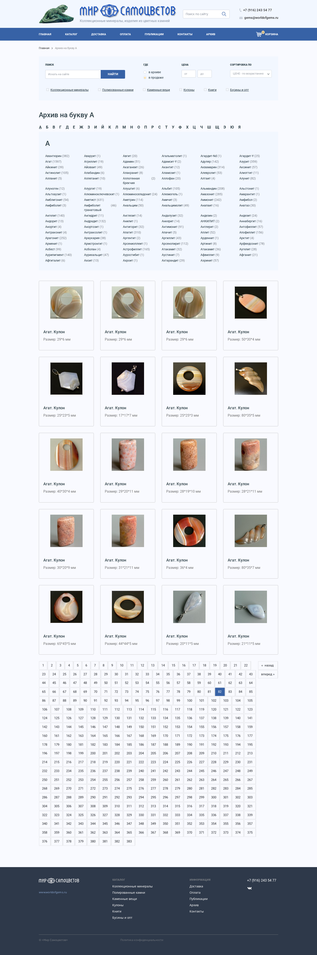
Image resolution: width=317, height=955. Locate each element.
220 (117, 762)
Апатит (132, 232)
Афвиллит (210, 255)
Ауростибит (133, 255)
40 (219, 674)
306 (68, 806)
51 (116, 683)
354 (213, 824)
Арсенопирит (175, 243)
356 (237, 824)
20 (225, 665)
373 (225, 832)
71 (106, 692)
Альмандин (213, 188)
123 (250, 709)
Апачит (169, 232)
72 (116, 692)
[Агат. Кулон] (66, 302)
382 (117, 841)
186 (141, 745)
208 (189, 753)
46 (64, 683)
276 (141, 788)
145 (80, 727)
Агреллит (94, 161)
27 (85, 674)
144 (68, 727)
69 (85, 692)
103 (225, 701)
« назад (268, 665)
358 (44, 832)
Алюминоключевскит (100, 194)
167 (129, 736)
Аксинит (248, 167)
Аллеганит (94, 178)
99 (178, 701)
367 (153, 832)
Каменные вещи (158, 90)
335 (201, 815)
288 (68, 797)
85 (251, 692)
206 (165, 753)
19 (215, 665)
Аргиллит (171, 238)
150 (141, 727)
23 (44, 674)
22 (246, 665)
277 (153, 788)
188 (165, 745)
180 (68, 745)
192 (213, 745)
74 (137, 692)
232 (44, 771)
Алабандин (94, 173)
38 (199, 674)
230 (237, 762)
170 (165, 736)
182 (93, 745)
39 (209, 674)
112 (117, 709)
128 (93, 718)
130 (117, 718)
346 (117, 824)
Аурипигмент (58, 255)
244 (189, 771)
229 (225, 762)
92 (106, 701)
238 (117, 771)
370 (189, 832)
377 (56, 841)
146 (93, 727)
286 (44, 797)
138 (213, 718)
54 (147, 683)
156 (213, 727)
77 (168, 692)
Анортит (53, 226)
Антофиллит (251, 226)
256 (117, 780)
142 (44, 727)
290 (93, 797)
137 (201, 718)
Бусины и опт (239, 90)
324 (68, 815)
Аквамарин (213, 167)
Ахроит (130, 260)
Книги (212, 90)
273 (105, 788)
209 (201, 753)
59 (199, 683)
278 (165, 788)
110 (93, 709)
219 (105, 762)
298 (189, 797)
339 (250, 815)
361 (80, 832)
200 (93, 753)
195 (250, 745)
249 (250, 771)
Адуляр (210, 161)
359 (56, 832)
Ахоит (91, 260)
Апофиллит (251, 232)
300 (213, 797)
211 (225, 753)
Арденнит (210, 238)
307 (80, 806)
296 (165, 797)
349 (153, 824)
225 (177, 762)
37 (188, 674)
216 (68, 762)
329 (129, 815)
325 (80, 815)
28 (95, 674)
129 (105, 718)
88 (64, 701)
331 (153, 815)
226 (189, 762)
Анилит (130, 221)
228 (213, 762)
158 (237, 727)
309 (105, 806)
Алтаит (208, 178)
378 (68, 841)
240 (141, 771)
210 (213, 753)
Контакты (197, 911)
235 (80, 771)
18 (204, 665)
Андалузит (172, 215)
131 (129, 718)
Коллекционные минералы (69, 90)
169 (153, 736)
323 (56, 815)
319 (225, 806)
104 (237, 701)
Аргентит (131, 238)
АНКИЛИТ (210, 221)
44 (44, 683)
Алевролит (211, 173)
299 (201, 797)
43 (251, 674)
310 (117, 806)
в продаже (156, 77)
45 (54, 683)
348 (141, 824)
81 (209, 692)
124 (44, 718)
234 (68, 771)
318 (213, 806)
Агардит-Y (249, 156)
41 (230, 674)
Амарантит (249, 194)
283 (225, 788)
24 (54, 674)
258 (141, 780)
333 (177, 815)
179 (56, 745)
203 (129, 753)
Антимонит (173, 226)
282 (213, 788)
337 (225, 815)
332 (165, 815)
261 (177, 780)
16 (183, 665)
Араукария (95, 238)
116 (165, 709)
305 (56, 806)
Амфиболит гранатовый (100, 208)
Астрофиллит (136, 249)
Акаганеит (133, 167)
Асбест (53, 249)
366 (141, 832)
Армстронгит (95, 243)
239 (129, 771)
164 (93, 736)
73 (126, 692)
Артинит (209, 243)
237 (105, 771)
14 (163, 665)
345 (105, 824)
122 (237, 709)
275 (129, 788)
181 (80, 745)
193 (225, 745)
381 (105, 841)
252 (68, 780)
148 (117, 727)
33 (147, 674)
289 (80, 797)
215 (56, 762)
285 (250, 788)
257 (129, 780)
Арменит (53, 243)
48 (85, 683)
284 (237, 788)
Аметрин (133, 199)
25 (64, 674)
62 (230, 683)
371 (201, 832)
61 (219, 683)
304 (44, 806)
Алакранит (133, 173)
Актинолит (57, 173)
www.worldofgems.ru (53, 892)
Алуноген (55, 188)
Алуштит (131, 188)
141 (250, 718)
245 (201, 771)
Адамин (131, 161)
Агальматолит (174, 156)
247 (225, 771)
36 (178, 674)
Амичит (169, 199)
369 (177, 832)
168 (141, 736)
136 (189, 718)
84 (240, 692)
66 (54, 692)
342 (68, 824)
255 (105, 780)
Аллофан (171, 178)
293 (129, 797)
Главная (44, 48)
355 (225, 824)
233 (56, 771)
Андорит (54, 221)
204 (141, 753)
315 (177, 806)
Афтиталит (55, 260)
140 (237, 718)
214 (44, 762)
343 (80, 824)
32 (137, 674)
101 (201, 701)
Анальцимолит (175, 205)
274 (117, 788)
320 (237, 806)
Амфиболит (55, 205)
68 (75, 692)
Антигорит (133, 226)
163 (80, 736)
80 (199, 692)
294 (141, 797)
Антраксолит (95, 232)
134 (165, 718)
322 (44, 815)
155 (201, 727)
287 (56, 797)
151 (153, 727)
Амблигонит (57, 199)
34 (157, 674)
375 (250, 832)
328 (117, 815)
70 (95, 692)
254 (93, 780)
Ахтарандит (173, 260)
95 (137, 701)
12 (142, 665)
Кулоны (189, 90)
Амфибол (248, 199)
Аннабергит (250, 221)
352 (189, 824)
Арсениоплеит (135, 243)
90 (85, 701)
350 (165, 824)
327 (105, 815)
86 (44, 701)
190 (189, 745)
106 (44, 709)
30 (116, 674)
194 (237, 745)
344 (93, 824)
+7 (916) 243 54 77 (261, 880)
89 (75, 701)
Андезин (209, 215)
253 (80, 780)
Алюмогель (172, 194)
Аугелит (248, 249)
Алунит (247, 178)
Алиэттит (249, 173)
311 (129, 806)
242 (165, 771)
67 (64, 692)
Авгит (130, 156)
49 (95, 683)
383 (129, 841)
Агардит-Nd (211, 156)
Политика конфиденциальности (141, 940)
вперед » (268, 674)
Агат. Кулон (54, 332)
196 (44, 753)
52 (126, 683)
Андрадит (95, 221)
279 (177, 788)
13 (152, 665)
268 (44, 788)
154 (189, 727)
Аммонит (211, 199)
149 (129, 727)
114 (141, 709)
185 (129, 745)
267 (250, 780)
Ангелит (55, 215)
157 (225, 727)
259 (153, 780)
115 (153, 709)
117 (177, 709)
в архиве (155, 72)
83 (230, 692)
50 (106, 683)
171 (177, 736)
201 (105, 753)
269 (56, 788)
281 (201, 788)
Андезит (248, 215)
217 (80, 762)
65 (44, 692)
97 (157, 701)
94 (126, 701)
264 (213, 780)
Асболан (92, 249)
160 (44, 736)
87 (54, 701)
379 (80, 841)
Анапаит (210, 205)
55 (157, 683)
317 (201, 806)
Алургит (93, 188)
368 (165, 832)
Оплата (195, 892)
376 (44, 841)
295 (153, 797)
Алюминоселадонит (139, 194)
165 (105, 736)
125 (56, 718)
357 (250, 824)
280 (189, 788)
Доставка (196, 886)
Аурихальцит (96, 255)
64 (251, 683)
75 (147, 692)
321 (250, 806)
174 (213, 736)
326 (93, 815)
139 (225, 718)
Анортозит (94, 226)
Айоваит (93, 167)
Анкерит (171, 221)
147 (105, 727)
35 (168, 674)
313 (153, 806)
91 (95, 701)
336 (213, 815)
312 (141, 806)
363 (105, 832)
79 (188, 692)
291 (105, 797)
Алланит (53, 178)
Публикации (199, 899)
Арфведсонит (252, 243)
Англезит (132, 215)
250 (44, 780)
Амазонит (212, 194)
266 (237, 780)
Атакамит (172, 249)
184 (117, 745)
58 (188, 683)
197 (56, 753)
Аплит (208, 232)
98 (168, 701)
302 (237, 797)
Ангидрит (94, 215)
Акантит (171, 167)
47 (75, 683)
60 (209, 683)
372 (213, 832)
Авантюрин (57, 156)
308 (93, 806)
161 (56, 736)
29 (106, 674)
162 (68, 736)
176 (237, 736)
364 (117, 832)
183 (105, 745)
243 (177, 771)
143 (56, 727)
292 (117, 797)
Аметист (94, 199)
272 (93, 788)
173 (201, 736)
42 (240, 674)
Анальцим (133, 205)
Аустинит (170, 255)
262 (189, 780)
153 (177, 727)
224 (165, 762)
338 (237, 815)
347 (129, 824)
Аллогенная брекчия (139, 181)
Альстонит (249, 188)
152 (165, 727)
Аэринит (210, 260)
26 (75, 674)
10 (121, 665)
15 (173, 665)
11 (132, 665)
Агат (53, 161)
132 (141, 718)
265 (225, 780)
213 (250, 753)
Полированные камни (117, 90)
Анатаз (247, 205)
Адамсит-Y (171, 161)
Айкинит (54, 167)
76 (157, 692)
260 (165, 780)
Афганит (248, 255)
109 (80, 709)
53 (137, 683)
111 (105, 709)
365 (129, 832)
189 (177, 745)
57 (178, 683)
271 (80, 788)
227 (201, 762)
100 (189, 701)
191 (201, 745)
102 (213, 701)
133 (153, 718)
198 (68, 753)
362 (93, 832)
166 (117, 736)
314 (165, 806)
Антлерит (209, 226)
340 (44, 824)
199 (80, 753)
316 (189, 806)
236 (93, 771)
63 (240, 683)
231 (250, 762)
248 (237, 771)
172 (189, 736)
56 (168, 683)
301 (225, 797)
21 (235, 665)
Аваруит (92, 156)
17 (194, 665)
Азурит (248, 161)
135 (177, 718)
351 (177, 824)
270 (68, 788)
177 (250, 736)
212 (237, 753)
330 (141, 815)
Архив (194, 905)
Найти (113, 74)
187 (153, 745)
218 (93, 762)
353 (201, 824)
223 (153, 762)
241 (153, 771)
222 (141, 762)
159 (250, 727)
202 (117, 753)
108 (68, 709)
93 (116, 701)
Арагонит (56, 238)
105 (250, 701)
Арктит (246, 238)
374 (237, 832)
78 (178, 692)
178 (44, 745)
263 (201, 780)
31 (126, 674)
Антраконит (56, 232)
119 (201, 709)
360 (68, 832)
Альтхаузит (55, 194)
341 (56, 824)
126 (68, 718)
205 (153, 753)
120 (213, 709)
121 (225, 709)
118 (189, 709)
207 (177, 753)
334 (189, 815)
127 (80, 718)
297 (177, 797)
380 (93, 841)
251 (56, 780)
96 (147, 701)
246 (213, 771)
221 (129, 762)
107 (56, 709)
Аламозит (171, 173)
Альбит (171, 188)
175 (225, 736)
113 (129, 709)
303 (250, 797)
